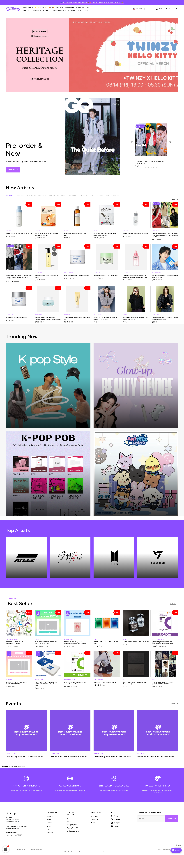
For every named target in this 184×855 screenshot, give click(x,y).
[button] (87, 87)
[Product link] (151, 145)
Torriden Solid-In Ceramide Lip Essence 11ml (77, 318)
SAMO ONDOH (98, 680)
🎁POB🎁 (51, 7)
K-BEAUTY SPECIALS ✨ (29, 7)
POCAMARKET (69, 639)
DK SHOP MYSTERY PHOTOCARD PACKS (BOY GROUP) (46, 642)
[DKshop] (13, 9)
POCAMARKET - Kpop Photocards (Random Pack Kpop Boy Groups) (75, 642)
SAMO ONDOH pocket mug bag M (105, 682)
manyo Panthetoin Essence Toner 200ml (19, 233)
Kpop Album (51, 195)
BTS (124, 680)
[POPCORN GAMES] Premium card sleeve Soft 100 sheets (75, 683)
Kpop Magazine (31, 195)
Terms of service (36, 849)
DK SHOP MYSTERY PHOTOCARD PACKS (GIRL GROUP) (16, 683)
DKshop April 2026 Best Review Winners (156, 756)
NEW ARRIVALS (69, 7)
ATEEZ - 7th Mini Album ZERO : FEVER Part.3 (106, 642)
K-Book (107, 195)
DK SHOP (38, 639)
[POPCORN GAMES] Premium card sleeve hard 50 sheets (17, 642)
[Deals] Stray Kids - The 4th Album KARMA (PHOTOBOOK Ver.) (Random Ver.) (46, 684)
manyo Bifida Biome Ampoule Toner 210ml (75, 234)
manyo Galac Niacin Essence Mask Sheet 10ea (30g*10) (105, 234)
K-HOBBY (46, 10)
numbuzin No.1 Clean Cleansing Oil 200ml (46, 276)
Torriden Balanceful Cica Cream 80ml (106, 275)
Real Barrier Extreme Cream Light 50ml (76, 275)
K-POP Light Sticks (73, 195)
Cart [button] (177, 9)
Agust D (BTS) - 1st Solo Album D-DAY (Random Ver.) (135, 683)
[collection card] (48, 385)
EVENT (86, 10)
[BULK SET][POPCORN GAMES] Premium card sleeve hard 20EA (162, 642)
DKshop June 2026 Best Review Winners (68, 756)
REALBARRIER (68, 273)
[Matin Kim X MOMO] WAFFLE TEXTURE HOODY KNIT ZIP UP (135, 318)
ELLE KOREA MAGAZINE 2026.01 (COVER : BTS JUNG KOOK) (162, 683)
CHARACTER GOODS (58, 10)
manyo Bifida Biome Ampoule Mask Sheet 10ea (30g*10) (46, 234)
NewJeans (156, 231)
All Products (10, 195)
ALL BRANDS (71, 10)
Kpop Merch (42, 195)
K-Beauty (92, 195)
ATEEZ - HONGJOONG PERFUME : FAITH (136, 642)
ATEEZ (137, 159)
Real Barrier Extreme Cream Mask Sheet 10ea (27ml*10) (165, 276)
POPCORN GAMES (12, 639)
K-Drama (100, 195)
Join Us (170, 818)
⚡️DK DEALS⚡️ (42, 7)
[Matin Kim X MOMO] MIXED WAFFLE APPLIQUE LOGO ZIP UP (105, 318)
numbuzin (38, 273)
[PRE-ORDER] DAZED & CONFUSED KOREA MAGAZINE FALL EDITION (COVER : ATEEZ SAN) (150, 162)
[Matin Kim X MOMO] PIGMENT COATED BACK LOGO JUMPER (165, 318)
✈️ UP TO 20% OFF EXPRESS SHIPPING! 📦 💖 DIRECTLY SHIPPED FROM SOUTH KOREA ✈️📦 (92, 2)
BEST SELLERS (80, 7)
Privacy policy (20, 849)
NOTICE (80, 10)
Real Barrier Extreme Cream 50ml (16, 317)
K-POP (88, 7)
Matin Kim (97, 315)
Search (160, 8)
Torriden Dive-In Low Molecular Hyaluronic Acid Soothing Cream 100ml (47, 318)
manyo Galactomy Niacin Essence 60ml (136, 233)
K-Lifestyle (115, 195)
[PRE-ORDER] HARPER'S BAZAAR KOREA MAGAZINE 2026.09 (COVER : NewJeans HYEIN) (165, 235)
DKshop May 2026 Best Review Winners (112, 756)
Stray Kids (10, 273)
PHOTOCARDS (61, 195)
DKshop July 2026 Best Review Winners (24, 756)
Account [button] (167, 8)
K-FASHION (36, 10)
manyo (8, 231)
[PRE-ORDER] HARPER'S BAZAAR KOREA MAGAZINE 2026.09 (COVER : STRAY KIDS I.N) (19, 277)
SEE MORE (11, 169)
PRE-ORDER (59, 7)
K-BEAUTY (26, 10)
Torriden (97, 273)
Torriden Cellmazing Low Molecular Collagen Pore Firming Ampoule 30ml (135, 276)
